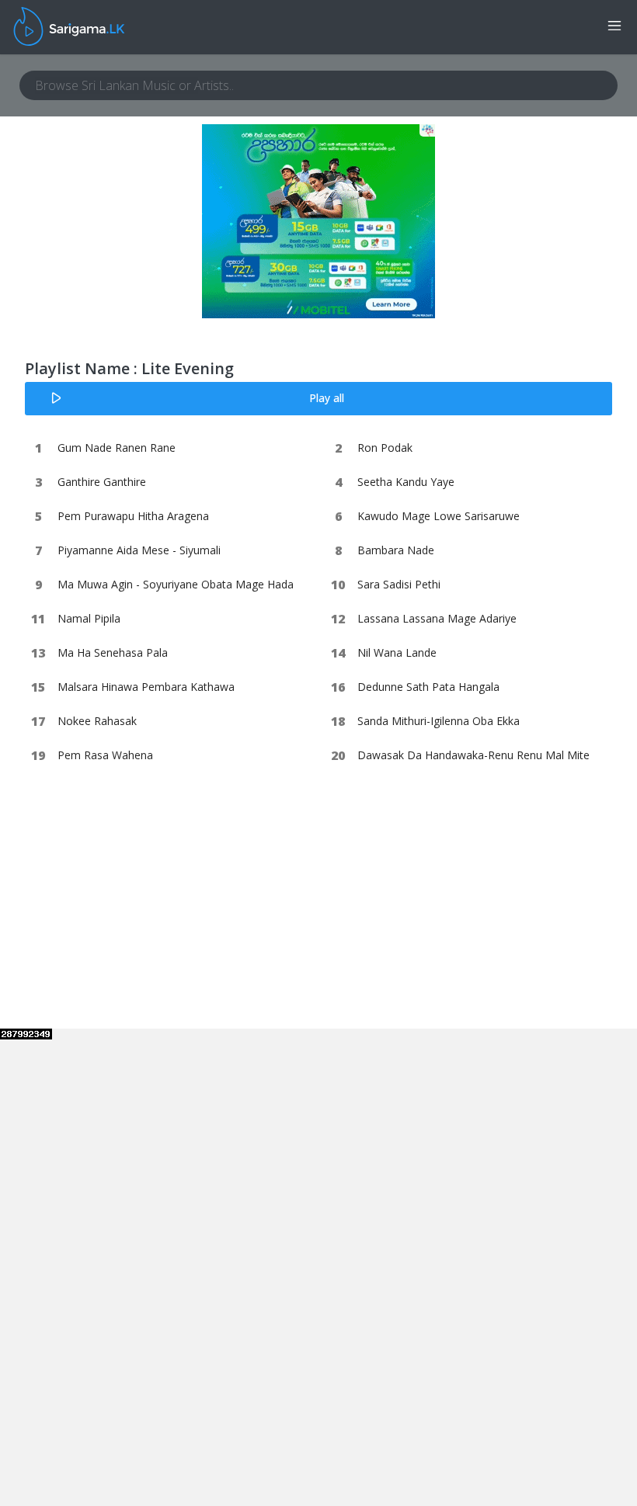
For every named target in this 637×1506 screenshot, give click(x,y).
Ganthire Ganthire (101, 481)
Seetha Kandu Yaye (405, 481)
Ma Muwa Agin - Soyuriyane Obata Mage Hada (175, 584)
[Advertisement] (129, 932)
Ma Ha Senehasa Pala (112, 652)
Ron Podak (384, 447)
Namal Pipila (88, 618)
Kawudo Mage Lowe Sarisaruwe (438, 515)
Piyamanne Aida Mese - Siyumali (139, 550)
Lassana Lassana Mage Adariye (437, 618)
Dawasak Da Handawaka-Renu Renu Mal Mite (473, 755)
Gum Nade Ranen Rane (116, 447)
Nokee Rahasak (97, 720)
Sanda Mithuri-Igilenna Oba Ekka (438, 720)
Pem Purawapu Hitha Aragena (133, 515)
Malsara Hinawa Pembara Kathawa (146, 686)
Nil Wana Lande (397, 652)
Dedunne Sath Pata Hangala (428, 686)
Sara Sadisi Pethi (398, 584)
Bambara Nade (395, 550)
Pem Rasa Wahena (105, 755)
